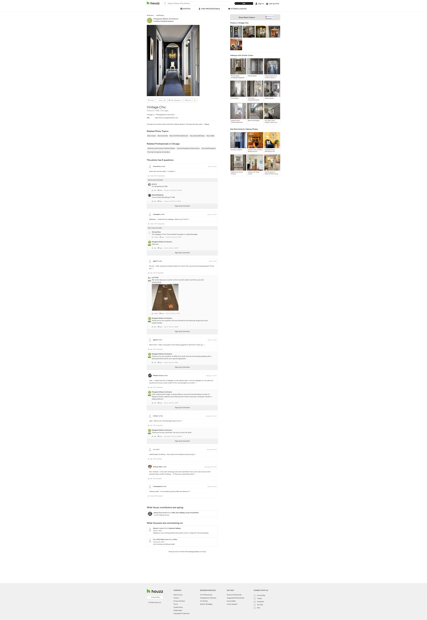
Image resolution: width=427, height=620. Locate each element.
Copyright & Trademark (181, 613)
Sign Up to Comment (182, 206)
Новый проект (252, 76)
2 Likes (156, 313)
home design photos (192, 552)
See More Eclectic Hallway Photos (244, 129)
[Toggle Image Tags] (194, 100)
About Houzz (178, 595)
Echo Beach (235, 98)
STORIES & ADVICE (239, 9)
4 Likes (156, 237)
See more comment (155, 228)
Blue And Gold (163, 136)
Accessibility (231, 601)
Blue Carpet (151, 136)
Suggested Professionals (235, 598)
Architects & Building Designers (163, 21)
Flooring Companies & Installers (158, 152)
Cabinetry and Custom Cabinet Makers (161, 148)
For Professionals (206, 595)
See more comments (155, 180)
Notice (182, 601)
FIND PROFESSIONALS (210, 9)
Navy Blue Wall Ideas (197, 136)
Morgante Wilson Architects (165, 19)
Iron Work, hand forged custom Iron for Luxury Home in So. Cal (271, 121)
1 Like (151, 176)
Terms (175, 604)
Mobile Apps (177, 610)
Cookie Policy (178, 607)
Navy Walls (210, 136)
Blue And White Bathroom (179, 136)
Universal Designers (208, 148)
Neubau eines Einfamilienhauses (237, 121)
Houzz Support (232, 604)
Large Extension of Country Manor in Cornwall (271, 77)
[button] (148, 176)
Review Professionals (234, 595)
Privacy (175, 601)
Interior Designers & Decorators (188, 148)
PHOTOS (186, 9)
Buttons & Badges (206, 604)
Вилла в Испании (253, 120)
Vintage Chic (243, 23)
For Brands (204, 601)
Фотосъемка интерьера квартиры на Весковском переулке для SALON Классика (238, 77)
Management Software (208, 598)
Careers (176, 598)
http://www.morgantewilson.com (166, 118)
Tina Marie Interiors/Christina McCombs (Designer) (255, 99)
